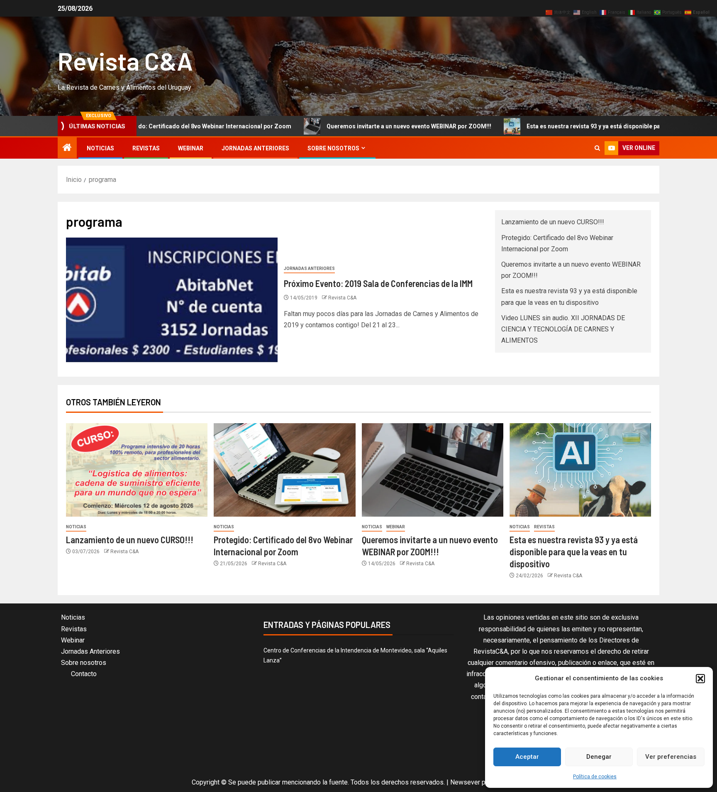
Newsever (465, 782)
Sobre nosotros (333, 148)
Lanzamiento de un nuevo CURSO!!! (552, 222)
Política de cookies (595, 777)
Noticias (100, 148)
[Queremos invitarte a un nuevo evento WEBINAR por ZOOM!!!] (432, 470)
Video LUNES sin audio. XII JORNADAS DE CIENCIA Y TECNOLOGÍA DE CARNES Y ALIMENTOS (563, 329)
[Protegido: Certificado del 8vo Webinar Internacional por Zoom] (284, 470)
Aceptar (527, 756)
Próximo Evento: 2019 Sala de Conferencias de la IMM (378, 283)
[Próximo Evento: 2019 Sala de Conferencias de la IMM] (172, 300)
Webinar (190, 148)
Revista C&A (125, 61)
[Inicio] (67, 148)
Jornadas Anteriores (255, 148)
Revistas (146, 148)
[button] (700, 678)
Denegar (599, 756)
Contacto (84, 674)
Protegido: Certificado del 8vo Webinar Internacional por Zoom (170, 126)
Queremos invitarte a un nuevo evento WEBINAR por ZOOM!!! (374, 126)
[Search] (597, 148)
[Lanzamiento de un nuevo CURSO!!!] (136, 470)
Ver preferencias (670, 756)
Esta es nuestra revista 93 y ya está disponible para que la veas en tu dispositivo (601, 126)
